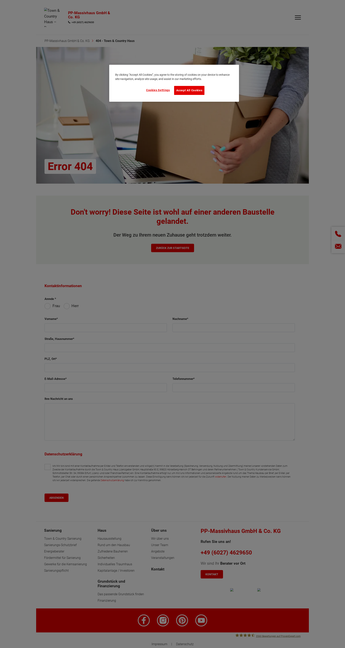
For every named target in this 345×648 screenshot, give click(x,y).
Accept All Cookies (189, 90)
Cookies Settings (158, 90)
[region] (174, 83)
